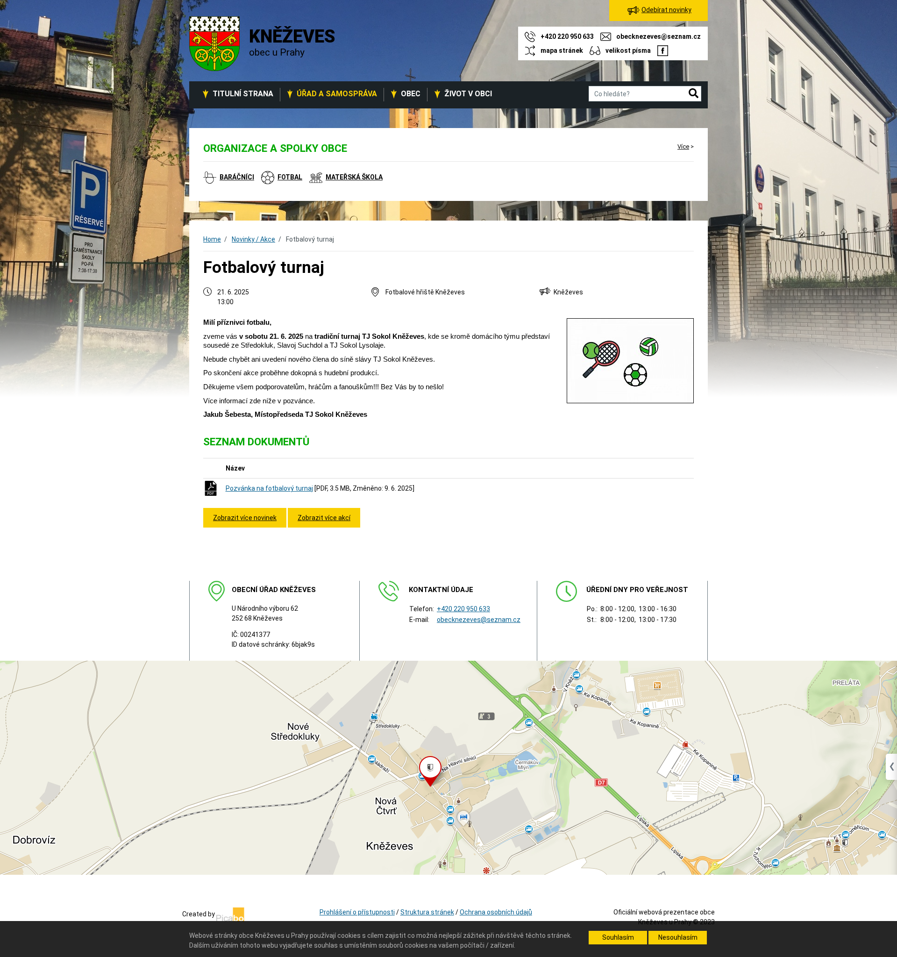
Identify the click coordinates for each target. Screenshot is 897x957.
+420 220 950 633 (463, 609)
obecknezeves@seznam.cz (478, 619)
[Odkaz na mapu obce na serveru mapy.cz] (448, 767)
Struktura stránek (427, 912)
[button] (693, 94)
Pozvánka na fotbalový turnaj (269, 488)
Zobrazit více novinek (245, 517)
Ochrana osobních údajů (496, 912)
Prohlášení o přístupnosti (357, 912)
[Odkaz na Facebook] (662, 50)
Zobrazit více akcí (324, 517)
